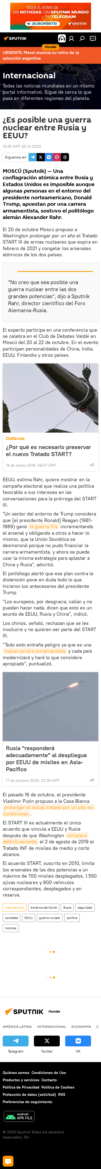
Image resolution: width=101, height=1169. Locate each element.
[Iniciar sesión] (71, 38)
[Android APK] (19, 1117)
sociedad (11, 918)
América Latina (17, 1026)
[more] (92, 464)
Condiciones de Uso (49, 1072)
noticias (10, 928)
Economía (81, 1026)
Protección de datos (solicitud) (29, 1094)
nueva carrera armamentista (34, 651)
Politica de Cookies (57, 1087)
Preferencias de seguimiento (27, 1101)
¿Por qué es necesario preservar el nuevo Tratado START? (48, 450)
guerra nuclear (49, 918)
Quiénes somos (16, 1072)
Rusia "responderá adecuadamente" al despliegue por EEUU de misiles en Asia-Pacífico (46, 758)
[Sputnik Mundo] (16, 40)
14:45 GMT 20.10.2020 (22, 146)
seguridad (85, 907)
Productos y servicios (21, 1079)
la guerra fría (44, 526)
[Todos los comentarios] (8, 1161)
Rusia (67, 907)
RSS (61, 1094)
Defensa (15, 438)
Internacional (14, 907)
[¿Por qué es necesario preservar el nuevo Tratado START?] (50, 398)
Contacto (49, 1079)
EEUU (29, 918)
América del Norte (43, 907)
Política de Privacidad (21, 1087)
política (72, 918)
